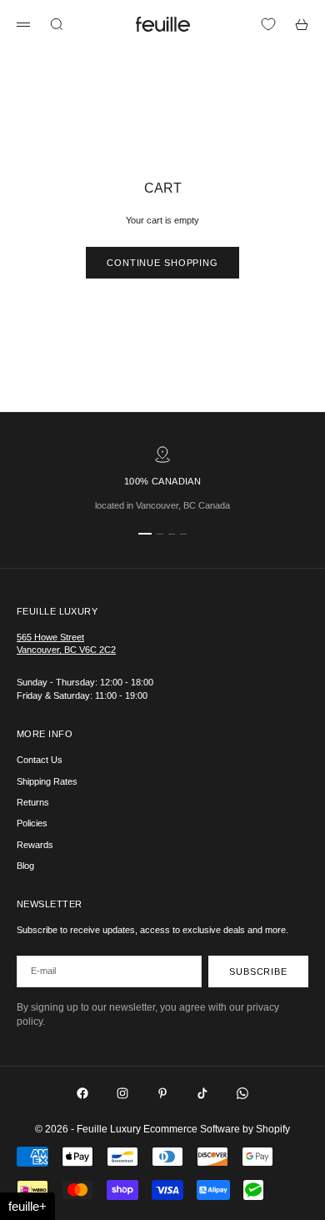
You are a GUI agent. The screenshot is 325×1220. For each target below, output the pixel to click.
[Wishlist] (268, 24)
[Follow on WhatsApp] (242, 1093)
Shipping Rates (47, 781)
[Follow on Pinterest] (162, 1093)
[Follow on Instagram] (122, 1093)
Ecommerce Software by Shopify (216, 1129)
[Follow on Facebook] (82, 1093)
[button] (27, 1206)
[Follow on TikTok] (202, 1093)
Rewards (35, 845)
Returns (33, 802)
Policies (32, 823)
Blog (25, 866)
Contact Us (39, 760)
